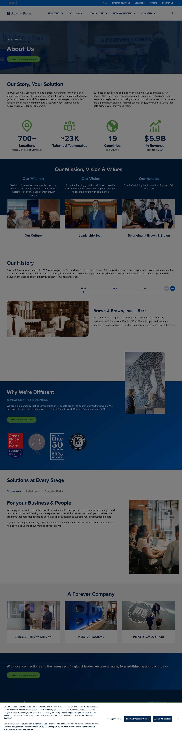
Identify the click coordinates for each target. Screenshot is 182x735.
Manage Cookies (114, 719)
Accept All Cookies (162, 719)
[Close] (178, 718)
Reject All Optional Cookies (137, 719)
